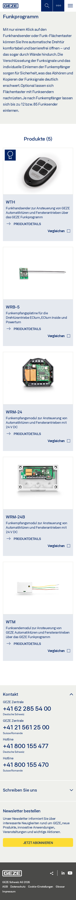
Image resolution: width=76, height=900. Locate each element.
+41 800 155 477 (25, 745)
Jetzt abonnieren (38, 843)
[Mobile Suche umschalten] (47, 5)
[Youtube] (70, 873)
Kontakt (10, 694)
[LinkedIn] (63, 873)
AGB (5, 886)
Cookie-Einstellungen (40, 886)
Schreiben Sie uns (20, 790)
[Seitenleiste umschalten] (58, 5)
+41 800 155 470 (26, 764)
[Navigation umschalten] (70, 5)
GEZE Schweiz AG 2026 (16, 882)
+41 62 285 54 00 (27, 708)
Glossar (60, 886)
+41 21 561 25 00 (26, 727)
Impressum (9, 891)
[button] (52, 873)
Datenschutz (17, 886)
